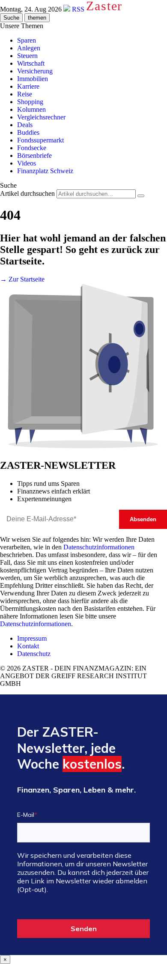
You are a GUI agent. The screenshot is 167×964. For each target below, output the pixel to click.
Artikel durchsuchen (27, 193)
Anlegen (28, 48)
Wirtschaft (31, 63)
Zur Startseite (22, 279)
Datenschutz (34, 653)
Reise (24, 94)
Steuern (27, 55)
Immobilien (32, 78)
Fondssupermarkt (40, 140)
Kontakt (28, 646)
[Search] (140, 196)
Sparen (26, 40)
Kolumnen (31, 109)
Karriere (28, 86)
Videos (26, 163)
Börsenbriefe (34, 155)
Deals (25, 124)
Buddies (28, 132)
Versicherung (35, 71)
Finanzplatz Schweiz (45, 170)
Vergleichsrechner (41, 117)
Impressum (32, 638)
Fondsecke (31, 147)
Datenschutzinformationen (98, 547)
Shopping (30, 101)
